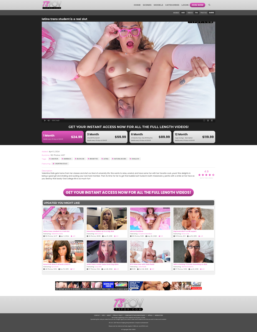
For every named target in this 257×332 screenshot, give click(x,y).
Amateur (54, 159)
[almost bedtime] (150, 209)
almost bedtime (136, 231)
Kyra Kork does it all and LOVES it (56, 264)
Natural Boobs (120, 159)
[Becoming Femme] (91, 285)
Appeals (150, 315)
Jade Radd (142, 267)
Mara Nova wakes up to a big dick (100, 231)
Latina (106, 159)
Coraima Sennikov (145, 234)
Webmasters (159, 315)
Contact (97, 315)
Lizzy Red (98, 267)
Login (185, 5)
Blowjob (80, 159)
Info (103, 315)
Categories (172, 5)
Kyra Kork (55, 267)
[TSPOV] (52, 5)
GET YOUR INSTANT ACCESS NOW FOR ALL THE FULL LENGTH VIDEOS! (128, 192)
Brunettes (94, 159)
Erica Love (185, 234)
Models (158, 5)
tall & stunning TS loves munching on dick (190, 264)
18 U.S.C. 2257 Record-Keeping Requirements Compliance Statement (128, 322)
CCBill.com (135, 326)
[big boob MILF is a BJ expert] (193, 209)
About (109, 315)
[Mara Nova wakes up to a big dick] (107, 209)
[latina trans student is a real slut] (63, 209)
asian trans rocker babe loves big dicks (103, 264)
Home (137, 5)
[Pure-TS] (165, 285)
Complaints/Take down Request (135, 315)
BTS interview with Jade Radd (142, 264)
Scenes (147, 5)
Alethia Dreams (187, 267)
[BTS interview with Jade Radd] (150, 242)
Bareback (67, 159)
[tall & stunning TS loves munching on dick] (193, 242)
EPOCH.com (144, 326)
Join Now (197, 5)
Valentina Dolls (61, 163)
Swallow (135, 159)
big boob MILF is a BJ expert (184, 231)
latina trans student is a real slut (56, 231)
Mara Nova (99, 234)
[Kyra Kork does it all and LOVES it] (63, 242)
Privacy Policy (118, 315)
